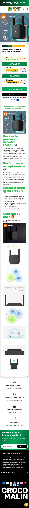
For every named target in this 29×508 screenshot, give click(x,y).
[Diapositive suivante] (27, 3)
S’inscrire (22, 446)
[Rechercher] (5, 9)
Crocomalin (6, 502)
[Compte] (24, 9)
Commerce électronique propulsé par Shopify (18, 502)
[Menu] (1, 9)
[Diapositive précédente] (1, 3)
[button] (14, 58)
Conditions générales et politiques (14, 505)
